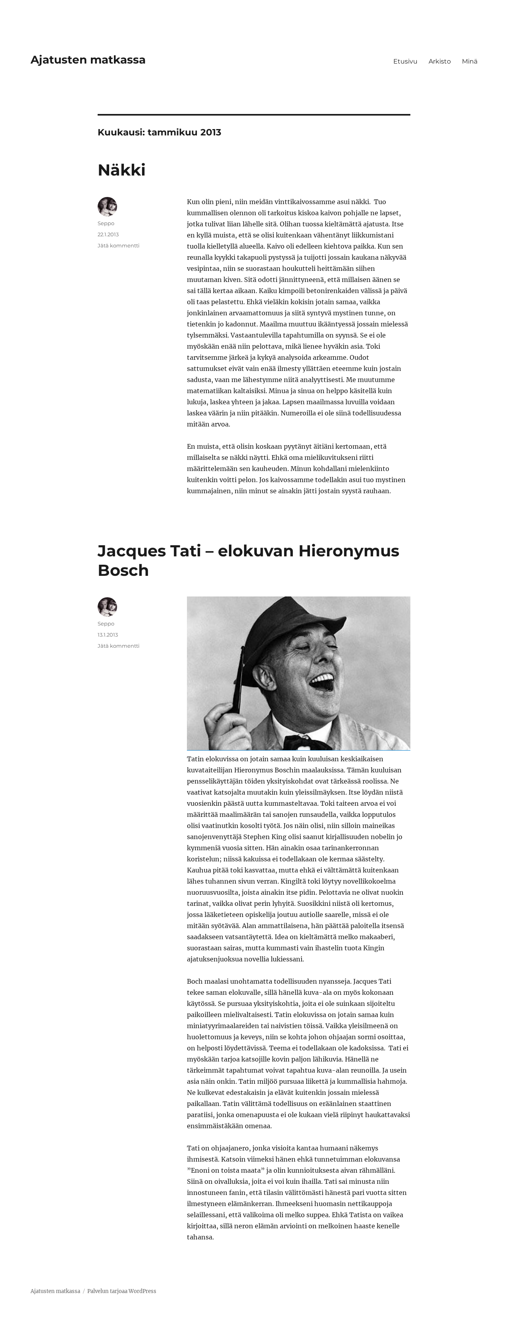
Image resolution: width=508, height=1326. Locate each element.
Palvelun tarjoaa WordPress (121, 1291)
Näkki (122, 170)
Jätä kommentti (119, 245)
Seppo (106, 223)
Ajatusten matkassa (88, 59)
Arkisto (440, 61)
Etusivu (405, 61)
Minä (469, 61)
